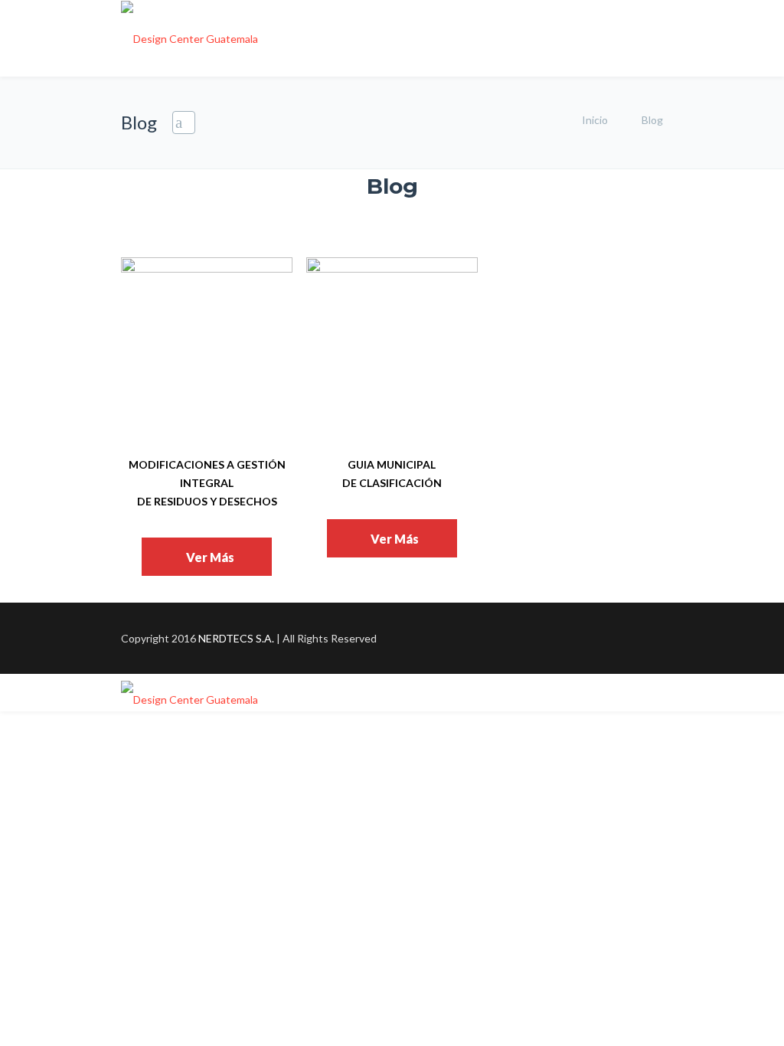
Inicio (595, 119)
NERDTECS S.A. (236, 638)
